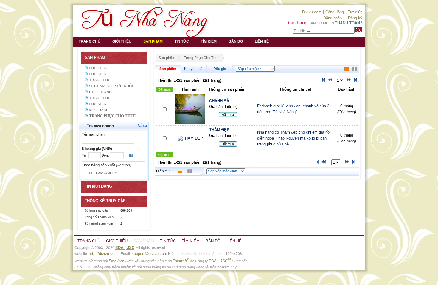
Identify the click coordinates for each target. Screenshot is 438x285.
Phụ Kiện (97, 68)
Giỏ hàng (297, 22)
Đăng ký (355, 18)
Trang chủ (89, 41)
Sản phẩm (153, 41)
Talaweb (181, 261)
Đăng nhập (332, 18)
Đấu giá (219, 69)
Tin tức (182, 41)
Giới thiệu (121, 41)
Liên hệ (262, 41)
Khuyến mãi (194, 69)
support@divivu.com (149, 253)
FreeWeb (116, 261)
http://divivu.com (103, 253)
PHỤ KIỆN (97, 104)
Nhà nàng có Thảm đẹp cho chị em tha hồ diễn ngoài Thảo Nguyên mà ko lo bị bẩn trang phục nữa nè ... (293, 138)
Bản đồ (236, 41)
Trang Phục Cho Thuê (112, 116)
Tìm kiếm (209, 41)
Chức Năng (100, 92)
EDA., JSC (124, 247)
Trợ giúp (355, 12)
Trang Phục (101, 80)
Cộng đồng (334, 12)
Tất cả (142, 125)
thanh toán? (348, 23)
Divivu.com (311, 12)
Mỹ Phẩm (98, 110)
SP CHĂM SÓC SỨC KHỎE (111, 86)
